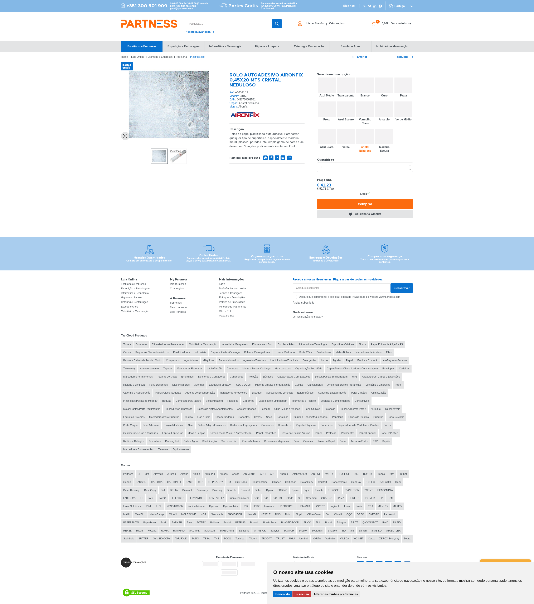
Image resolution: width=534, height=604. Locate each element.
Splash (363, 530)
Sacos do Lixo (229, 441)
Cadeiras (404, 368)
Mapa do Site (226, 315)
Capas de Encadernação (332, 392)
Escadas (257, 392)
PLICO (307, 522)
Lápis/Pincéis (214, 368)
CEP (200, 482)
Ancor (235, 474)
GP (299, 498)
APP (272, 474)
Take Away (129, 368)
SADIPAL (194, 530)
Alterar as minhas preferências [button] (336, 594)
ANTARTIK (249, 474)
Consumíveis (362, 400)
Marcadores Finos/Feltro (233, 392)
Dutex (258, 490)
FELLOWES (177, 498)
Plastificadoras (181, 352)
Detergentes (309, 360)
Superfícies (327, 425)
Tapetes (167, 368)
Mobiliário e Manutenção (135, 311)
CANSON (141, 482)
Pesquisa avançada (198, 31)
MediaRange (157, 514)
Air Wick (158, 474)
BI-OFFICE (344, 474)
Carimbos (232, 368)
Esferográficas (305, 392)
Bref (391, 474)
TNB (216, 538)
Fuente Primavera (239, 498)
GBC (256, 498)
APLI (263, 474)
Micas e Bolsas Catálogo (256, 368)
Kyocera (214, 506)
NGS (278, 514)
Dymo (269, 490)
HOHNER (369, 498)
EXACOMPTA (385, 490)
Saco (269, 417)
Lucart (347, 506)
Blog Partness (178, 311)
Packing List (172, 441)
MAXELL (140, 514)
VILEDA (344, 538)
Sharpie (332, 530)
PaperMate (149, 522)
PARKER (177, 522)
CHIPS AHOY (215, 482)
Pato (189, 522)
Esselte (319, 490)
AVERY (329, 474)
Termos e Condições (230, 293)
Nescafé (251, 514)
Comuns (308, 441)
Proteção (253, 376)
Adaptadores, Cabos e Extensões (381, 376)
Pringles (341, 522)
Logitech (335, 506)
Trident (253, 538)
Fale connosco (178, 307)
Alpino (196, 474)
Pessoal (265, 409)
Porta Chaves (312, 409)
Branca (381, 474)
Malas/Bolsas (343, 352)
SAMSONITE (226, 530)
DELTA (174, 490)
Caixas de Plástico (358, 417)
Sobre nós (176, 302)
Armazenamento (149, 368)
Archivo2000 (299, 474)
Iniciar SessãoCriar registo (325, 23)
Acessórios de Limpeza (279, 392)
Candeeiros (236, 376)
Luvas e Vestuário (285, 352)
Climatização (378, 392)
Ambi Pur (210, 474)
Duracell (245, 490)
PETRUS (240, 522)
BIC (356, 474)
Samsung (244, 530)
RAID (385, 522)
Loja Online (137, 56)
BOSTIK (367, 474)
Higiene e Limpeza (131, 297)
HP (381, 498)
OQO (349, 514)
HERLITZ (354, 498)
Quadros (378, 417)
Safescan (209, 530)
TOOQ (227, 538)
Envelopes (388, 368)
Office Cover (314, 514)
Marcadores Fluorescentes (138, 449)
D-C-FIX (370, 482)
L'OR (245, 506)
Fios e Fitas (203, 417)
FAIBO (162, 498)
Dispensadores (181, 384)
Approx (284, 474)
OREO (360, 514)
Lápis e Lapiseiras (172, 433)
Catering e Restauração (134, 302)
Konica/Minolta (196, 506)
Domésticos (284, 425)
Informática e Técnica (304, 400)
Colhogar (290, 482)
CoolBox (356, 482)
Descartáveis (392, 409)
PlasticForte (270, 522)
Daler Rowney (131, 490)
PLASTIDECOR (290, 522)
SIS (352, 530)
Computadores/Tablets (188, 400)
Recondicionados (229, 360)
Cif (229, 482)
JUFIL (158, 506)
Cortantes (243, 417)
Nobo (288, 514)
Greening (311, 498)
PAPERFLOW (131, 522)
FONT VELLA (216, 498)
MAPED (397, 506)
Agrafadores (191, 360)
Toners (127, 344)
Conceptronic (339, 482)
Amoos (224, 474)
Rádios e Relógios (133, 441)
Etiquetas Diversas (134, 417)
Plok (318, 522)
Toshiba (240, 538)
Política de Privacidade (232, 302)
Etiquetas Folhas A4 (220, 384)
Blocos (362, 344)
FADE (151, 498)
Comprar (365, 204)
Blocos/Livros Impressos (178, 409)
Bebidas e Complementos (335, 400)
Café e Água (191, 441)
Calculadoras (315, 384)
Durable (231, 490)
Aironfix (171, 474)
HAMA (340, 498)
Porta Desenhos (158, 384)
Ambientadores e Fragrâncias (344, 384)
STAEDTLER (393, 530)
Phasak (254, 522)
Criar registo (177, 288)
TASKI (195, 538)
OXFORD (374, 514)
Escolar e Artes (129, 306)
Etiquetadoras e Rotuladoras (168, 344)
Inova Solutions (132, 506)
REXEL (127, 530)
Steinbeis (128, 538)
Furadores (141, 344)
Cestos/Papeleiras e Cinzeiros (140, 433)
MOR (203, 514)
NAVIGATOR (235, 514)
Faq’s (222, 284)
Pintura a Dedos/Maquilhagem (310, 417)
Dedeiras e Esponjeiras (243, 425)
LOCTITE (320, 506)
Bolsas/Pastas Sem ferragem (331, 376)
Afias (190, 425)
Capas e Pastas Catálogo (225, 352)
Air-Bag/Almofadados (395, 360)
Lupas (324, 360)
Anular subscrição (303, 302)
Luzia (359, 506)
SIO (343, 530)
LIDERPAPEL (286, 506)
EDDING (282, 490)
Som (296, 441)
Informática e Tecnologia (135, 293)
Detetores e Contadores (211, 376)
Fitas (389, 352)
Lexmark (269, 506)
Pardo (163, 522)
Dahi (398, 482)
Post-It (328, 522)
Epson (295, 490)
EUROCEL (334, 490)
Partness (128, 474)
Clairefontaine (260, 482)
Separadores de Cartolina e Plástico (358, 425)
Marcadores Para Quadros (164, 417)
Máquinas (208, 360)
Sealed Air (317, 530)
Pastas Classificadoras (168, 392)
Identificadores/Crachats (284, 360)
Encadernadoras (224, 417)
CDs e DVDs (243, 384)
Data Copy (150, 490)
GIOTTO (277, 498)
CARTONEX (174, 482)
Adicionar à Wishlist (368, 213)
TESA (206, 538)
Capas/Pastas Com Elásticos (293, 376)
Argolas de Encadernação (200, 392)
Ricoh (139, 530)
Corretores (267, 425)
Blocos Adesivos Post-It (353, 409)
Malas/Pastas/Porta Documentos (141, 409)
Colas (343, 441)
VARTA (317, 538)
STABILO (376, 530)
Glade (289, 498)
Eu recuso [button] (302, 594)
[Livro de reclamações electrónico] (133, 563)
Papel (349, 360)
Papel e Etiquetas (306, 425)
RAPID (397, 522)
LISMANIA (304, 506)
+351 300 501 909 (146, 5)
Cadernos (248, 400)
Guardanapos (283, 368)
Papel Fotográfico (266, 433)
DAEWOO (385, 482)
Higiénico (232, 400)
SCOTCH (288, 530)
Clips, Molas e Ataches (287, 409)
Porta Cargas (130, 425)
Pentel (227, 522)
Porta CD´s (305, 352)
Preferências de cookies (232, 288)
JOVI (148, 506)
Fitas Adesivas (151, 425)
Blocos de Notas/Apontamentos (215, 409)
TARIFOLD (181, 538)
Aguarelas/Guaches (254, 360)
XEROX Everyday (389, 538)
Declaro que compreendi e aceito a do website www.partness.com (349, 296)
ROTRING (179, 530)
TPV (375, 441)
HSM (390, 498)
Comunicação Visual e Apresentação (231, 433)
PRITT (354, 522)
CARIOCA (156, 482)
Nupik (299, 514)
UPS (354, 376)
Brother (403, 474)
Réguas (166, 400)
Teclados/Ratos (359, 441)
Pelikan (214, 522)
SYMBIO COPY (161, 538)
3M (147, 474)
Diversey (217, 490)
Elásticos (268, 376)
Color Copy (306, 482)
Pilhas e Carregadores (257, 352)
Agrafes (337, 360)
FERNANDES (196, 498)
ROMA (165, 530)
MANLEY (383, 506)
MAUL (126, 514)
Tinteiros (163, 449)
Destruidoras (323, 352)
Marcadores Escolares (189, 368)
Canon (127, 482)
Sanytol (274, 530)
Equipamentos (181, 449)
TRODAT (267, 538)
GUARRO (326, 498)
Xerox (371, 538)
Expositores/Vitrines (342, 344)
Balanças (330, 409)
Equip (307, 490)
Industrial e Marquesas (235, 344)
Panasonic (390, 514)
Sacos (387, 425)
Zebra (407, 538)
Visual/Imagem (214, 400)
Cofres (258, 417)
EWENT (368, 490)
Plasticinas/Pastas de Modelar (140, 400)
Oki (328, 514)
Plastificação (197, 56)
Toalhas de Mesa (167, 376)
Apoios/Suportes (246, 409)
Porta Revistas (396, 417)
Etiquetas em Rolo (262, 344)
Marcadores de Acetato (368, 352)
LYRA (370, 506)
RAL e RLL (225, 311)
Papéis (386, 441)
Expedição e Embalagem (135, 288)
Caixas (299, 384)
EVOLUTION (352, 490)
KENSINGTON (175, 506)
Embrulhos (187, 376)
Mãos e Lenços (196, 433)
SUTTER (144, 538)
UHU (292, 538)
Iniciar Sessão (178, 284)
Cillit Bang (241, 482)
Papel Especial (367, 433)
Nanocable (217, 514)
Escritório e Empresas (160, 56)
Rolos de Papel (326, 441)
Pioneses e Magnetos (276, 441)
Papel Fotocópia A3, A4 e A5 (387, 344)
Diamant (187, 490)
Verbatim (330, 538)
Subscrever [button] (402, 288)
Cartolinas (282, 417)
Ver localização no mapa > (308, 316)
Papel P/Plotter (389, 433)
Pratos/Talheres (251, 441)
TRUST (280, 538)
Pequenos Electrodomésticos (152, 352)
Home (124, 56)
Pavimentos (347, 433)
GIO (266, 498)
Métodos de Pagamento (232, 306)
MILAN (173, 514)
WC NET (358, 538)
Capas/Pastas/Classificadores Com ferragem (352, 368)
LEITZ (256, 506)
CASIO (189, 482)
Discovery (202, 490)
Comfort (322, 482)
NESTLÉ (266, 514)
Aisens (184, 474)
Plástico (188, 417)
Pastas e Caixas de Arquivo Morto (142, 360)
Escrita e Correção (367, 360)
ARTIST (315, 474)
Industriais (200, 352)
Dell (163, 490)
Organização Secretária (308, 368)
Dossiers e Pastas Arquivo (295, 433)
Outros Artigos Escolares (211, 425)
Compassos (173, 360)
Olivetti (338, 514)
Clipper (276, 482)
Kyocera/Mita (230, 506)
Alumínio (376, 409)
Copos (127, 352)
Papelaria (181, 56)
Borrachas (155, 441)
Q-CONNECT (370, 522)
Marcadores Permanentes (138, 376)
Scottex (303, 530)
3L (139, 474)
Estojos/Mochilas (173, 425)
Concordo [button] (282, 594)
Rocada (151, 530)
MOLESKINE (188, 514)
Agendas (199, 384)
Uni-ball (303, 538)
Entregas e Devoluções (232, 297)
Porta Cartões (359, 392)
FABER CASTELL (133, 498)
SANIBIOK (260, 530)
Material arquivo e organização (272, 384)
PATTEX (201, 522)
